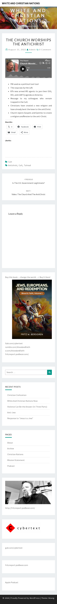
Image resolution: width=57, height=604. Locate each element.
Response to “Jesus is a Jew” (20, 418)
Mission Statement (16, 460)
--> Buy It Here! (43, 277)
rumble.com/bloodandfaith (17, 347)
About (10, 442)
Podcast (11, 466)
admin (32, 49)
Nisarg (51, 598)
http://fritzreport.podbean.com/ (20, 508)
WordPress (35, 598)
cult (10, 161)
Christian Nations (15, 454)
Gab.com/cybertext (14, 343)
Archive (10, 448)
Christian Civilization (16, 395)
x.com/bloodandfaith (14, 350)
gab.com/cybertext (14, 547)
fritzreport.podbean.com (16, 565)
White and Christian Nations (21, 3)
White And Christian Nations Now (22, 401)
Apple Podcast (11, 582)
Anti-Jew (11, 412)
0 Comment (45, 49)
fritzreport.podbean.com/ (17, 354)
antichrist (12, 165)
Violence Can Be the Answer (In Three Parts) (27, 406)
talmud (27, 165)
